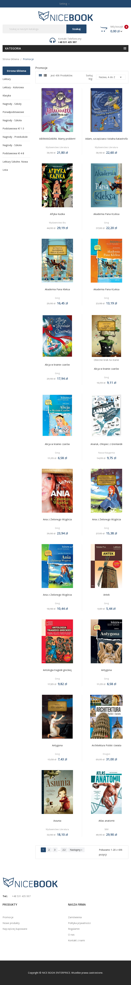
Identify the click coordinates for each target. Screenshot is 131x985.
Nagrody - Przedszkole (15, 136)
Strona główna (16, 70)
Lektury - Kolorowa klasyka (13, 91)
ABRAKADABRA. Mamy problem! (57, 138)
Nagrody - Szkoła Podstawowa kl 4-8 (13, 149)
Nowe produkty (11, 923)
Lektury (7, 79)
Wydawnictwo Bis (57, 223)
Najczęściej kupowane (15, 928)
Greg (106, 223)
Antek (106, 594)
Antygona (106, 670)
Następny (76, 849)
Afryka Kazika (57, 214)
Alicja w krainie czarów (57, 364)
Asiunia (57, 820)
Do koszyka (53, 111)
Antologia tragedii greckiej (57, 670)
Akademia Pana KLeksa (106, 214)
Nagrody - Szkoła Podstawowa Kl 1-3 (13, 124)
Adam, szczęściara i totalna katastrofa (106, 138)
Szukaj (76, 29)
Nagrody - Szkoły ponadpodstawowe (13, 108)
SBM (106, 829)
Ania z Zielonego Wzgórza (57, 519)
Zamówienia (75, 917)
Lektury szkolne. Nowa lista (15, 165)
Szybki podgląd (61, 111)
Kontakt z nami (76, 940)
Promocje (8, 917)
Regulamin (74, 928)
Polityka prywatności (79, 923)
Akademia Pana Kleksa (57, 289)
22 (64, 849)
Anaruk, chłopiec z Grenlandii (106, 444)
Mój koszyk (118, 29)
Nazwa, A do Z (111, 77)
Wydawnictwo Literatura (57, 147)
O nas (71, 934)
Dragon (106, 754)
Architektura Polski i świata (106, 745)
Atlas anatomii (106, 820)
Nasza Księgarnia (106, 453)
